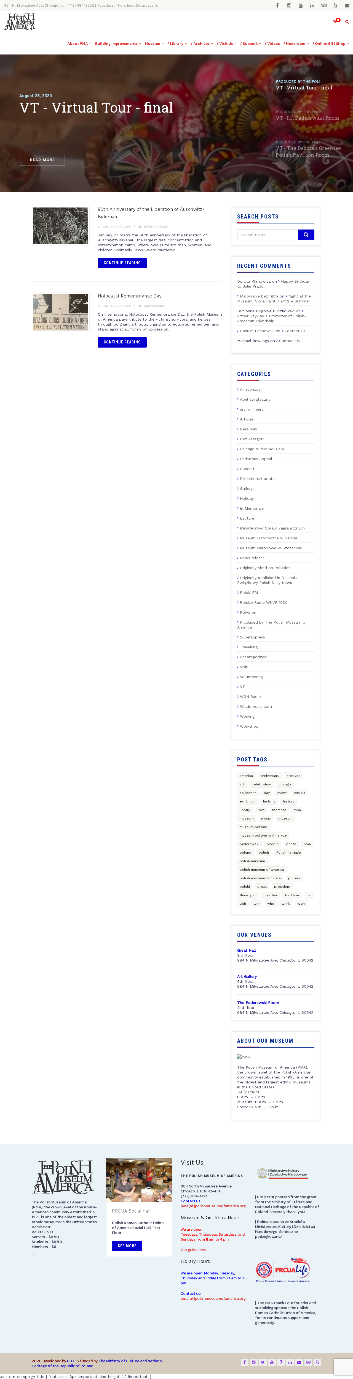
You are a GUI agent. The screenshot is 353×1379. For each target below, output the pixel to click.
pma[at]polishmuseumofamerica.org (213, 1206)
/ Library (175, 44)
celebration (261, 784)
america (246, 776)
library (245, 810)
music (266, 818)
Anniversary (154, 306)
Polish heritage (288, 852)
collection (248, 793)
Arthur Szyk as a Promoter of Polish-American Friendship (271, 318)
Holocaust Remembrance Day (130, 296)
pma (307, 844)
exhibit (299, 793)
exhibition (248, 801)
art (242, 784)
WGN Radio (250, 696)
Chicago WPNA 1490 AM (262, 449)
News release (156, 227)
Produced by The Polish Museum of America (272, 624)
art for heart (251, 409)
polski (245, 887)
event (282, 793)
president (282, 887)
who (270, 904)
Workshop (249, 726)
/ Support (249, 44)
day (267, 793)
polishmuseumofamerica (260, 878)
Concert (247, 468)
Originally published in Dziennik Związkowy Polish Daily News (267, 580)
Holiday (247, 498)
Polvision (248, 612)
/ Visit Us (225, 44)
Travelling (249, 647)
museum (247, 818)
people (273, 844)
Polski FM (249, 592)
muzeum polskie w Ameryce (263, 835)
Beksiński (248, 429)
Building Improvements (116, 44)
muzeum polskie (253, 827)
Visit (244, 667)
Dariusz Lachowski (257, 331)
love (261, 810)
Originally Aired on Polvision (265, 568)
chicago (285, 784)
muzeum (285, 818)
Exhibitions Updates (258, 478)
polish (264, 852)
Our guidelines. (194, 1250)
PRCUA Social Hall (131, 1211)
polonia (294, 878)
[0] (332, 22)
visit (243, 904)
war (257, 904)
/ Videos (272, 44)
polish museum (252, 861)
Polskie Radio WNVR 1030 (263, 602)
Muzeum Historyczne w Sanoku (269, 538)
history (288, 801)
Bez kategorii (252, 439)
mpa (297, 810)
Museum (152, 44)
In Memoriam (252, 508)
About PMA (77, 44)
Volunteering (251, 677)
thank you (248, 895)
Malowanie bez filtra (259, 296)
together (270, 895)
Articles (247, 419)
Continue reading (122, 263)
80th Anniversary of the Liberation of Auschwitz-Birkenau (151, 213)
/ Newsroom (294, 44)
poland (245, 852)
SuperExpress (252, 637)
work (286, 904)
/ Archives (200, 44)
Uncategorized (253, 657)
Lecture (247, 518)
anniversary (269, 776)
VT (242, 686)
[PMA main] (19, 21)
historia (269, 801)
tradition (292, 895)
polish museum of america (262, 870)
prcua (262, 887)
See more (127, 1246)
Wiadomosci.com (256, 706)
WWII (301, 904)
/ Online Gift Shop (328, 44)
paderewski (249, 844)
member (279, 810)
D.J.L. (71, 1361)
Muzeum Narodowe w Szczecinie (271, 548)
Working (247, 716)
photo (291, 844)
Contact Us (295, 331)
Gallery (246, 488)
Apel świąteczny (255, 399)
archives (293, 776)
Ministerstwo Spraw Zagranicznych (272, 528)
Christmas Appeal (256, 459)
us (308, 895)
